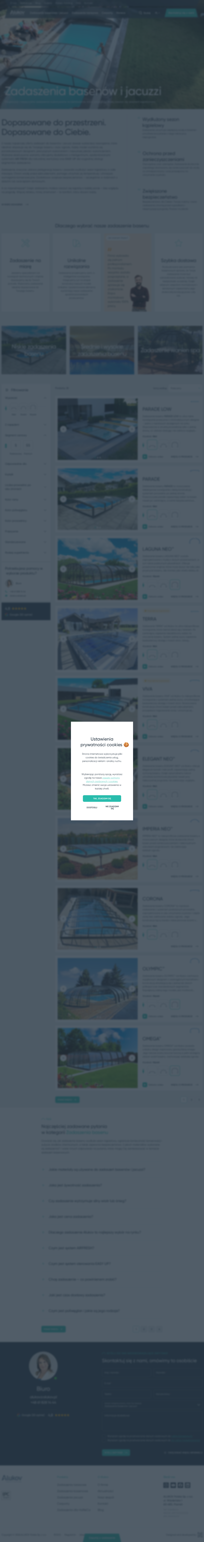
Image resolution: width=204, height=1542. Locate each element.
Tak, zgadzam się (102, 798)
